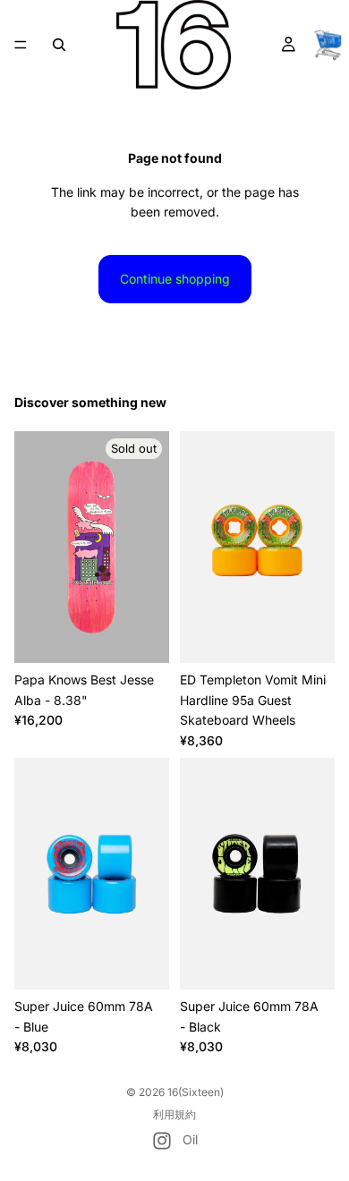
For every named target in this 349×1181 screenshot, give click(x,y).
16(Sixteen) (195, 1092)
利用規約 (174, 1114)
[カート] (327, 44)
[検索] (59, 44)
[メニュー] (20, 44)
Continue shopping (175, 278)
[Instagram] (162, 1140)
